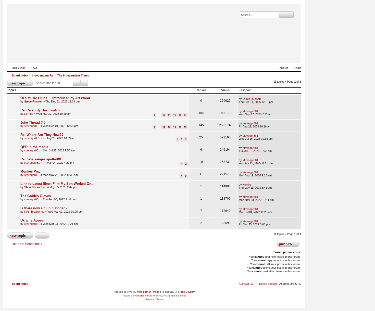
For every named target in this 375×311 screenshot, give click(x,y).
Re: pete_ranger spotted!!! (40, 159)
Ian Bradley (188, 291)
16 (180, 114)
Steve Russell (33, 101)
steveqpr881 (250, 111)
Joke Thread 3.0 (32, 122)
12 (169, 127)
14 (169, 114)
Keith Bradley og (34, 211)
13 (163, 114)
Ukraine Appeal (32, 220)
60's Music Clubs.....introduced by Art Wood (55, 98)
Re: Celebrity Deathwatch (40, 110)
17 (185, 114)
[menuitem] (32, 68)
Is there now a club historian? (44, 208)
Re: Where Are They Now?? (42, 135)
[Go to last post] (263, 98)
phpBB (140, 295)
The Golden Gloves (35, 196)
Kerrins (28, 113)
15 (174, 114)
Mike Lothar (144, 291)
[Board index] (272, 55)
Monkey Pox (30, 171)
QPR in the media (34, 147)
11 (163, 127)
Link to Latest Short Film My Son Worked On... (57, 184)
